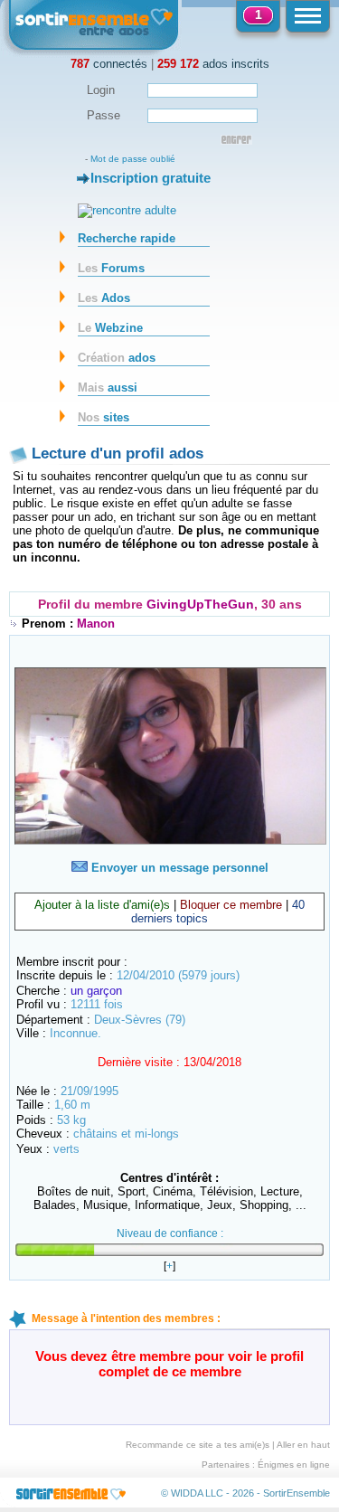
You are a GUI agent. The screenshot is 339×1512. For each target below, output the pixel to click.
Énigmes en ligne (294, 1464)
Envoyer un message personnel (178, 867)
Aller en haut (303, 1445)
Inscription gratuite (150, 177)
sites (103, 417)
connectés (109, 64)
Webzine (110, 328)
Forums (111, 268)
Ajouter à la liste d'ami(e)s (102, 905)
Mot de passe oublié (132, 159)
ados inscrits (213, 64)
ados (116, 357)
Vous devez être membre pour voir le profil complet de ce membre (169, 1363)
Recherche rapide (126, 238)
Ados (104, 298)
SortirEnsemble (296, 1493)
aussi (107, 387)
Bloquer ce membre (231, 905)
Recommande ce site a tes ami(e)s (197, 1445)
